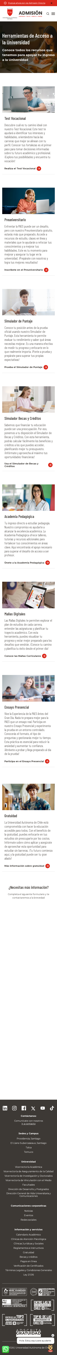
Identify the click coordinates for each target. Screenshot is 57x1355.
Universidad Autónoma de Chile (33, 1347)
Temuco (28, 1152)
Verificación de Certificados (28, 1266)
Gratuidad (28, 1252)
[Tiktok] (52, 1108)
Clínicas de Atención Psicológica (28, 1239)
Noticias (28, 1211)
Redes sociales (28, 1219)
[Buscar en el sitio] (47, 13)
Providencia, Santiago (28, 1138)
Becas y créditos (28, 1257)
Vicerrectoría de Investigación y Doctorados (29, 1176)
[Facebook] (24, 1108)
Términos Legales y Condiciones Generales (28, 1270)
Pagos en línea (28, 1261)
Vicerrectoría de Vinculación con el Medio (28, 1180)
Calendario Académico (28, 1234)
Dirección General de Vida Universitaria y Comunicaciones (28, 1194)
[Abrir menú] (53, 14)
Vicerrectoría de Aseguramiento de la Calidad (28, 1171)
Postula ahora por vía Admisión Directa (26, 3)
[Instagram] (14, 1108)
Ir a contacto (29, 1123)
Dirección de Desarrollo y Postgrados (28, 1189)
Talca (29, 1147)
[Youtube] (42, 1108)
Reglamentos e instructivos (28, 1248)
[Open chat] (50, 1348)
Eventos (28, 1215)
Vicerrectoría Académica (28, 1167)
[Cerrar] (51, 3)
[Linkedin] (5, 1108)
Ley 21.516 (28, 1274)
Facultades (28, 1184)
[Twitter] (33, 1108)
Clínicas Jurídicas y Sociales (28, 1243)
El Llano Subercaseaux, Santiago (28, 1143)
